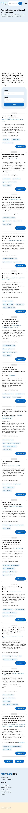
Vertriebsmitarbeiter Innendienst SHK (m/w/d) (13, 237)
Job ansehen (20, 146)
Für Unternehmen (5, 785)
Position (6, 90)
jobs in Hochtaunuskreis (9, 307)
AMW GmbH (12, 375)
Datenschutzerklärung (6, 787)
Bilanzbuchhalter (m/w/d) (10, 671)
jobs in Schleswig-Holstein (9, 182)
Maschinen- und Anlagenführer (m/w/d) (12, 275)
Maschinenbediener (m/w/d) (11, 197)
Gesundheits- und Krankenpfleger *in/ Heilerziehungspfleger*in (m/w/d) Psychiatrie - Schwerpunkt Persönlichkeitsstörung (13, 719)
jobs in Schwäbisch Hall (8, 575)
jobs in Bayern (17, 221)
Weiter (19, 761)
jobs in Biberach (7, 355)
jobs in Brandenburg (8, 142)
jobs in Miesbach (17, 397)
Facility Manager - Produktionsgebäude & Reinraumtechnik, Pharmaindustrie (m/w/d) (13, 370)
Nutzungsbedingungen (6, 792)
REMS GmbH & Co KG (15, 591)
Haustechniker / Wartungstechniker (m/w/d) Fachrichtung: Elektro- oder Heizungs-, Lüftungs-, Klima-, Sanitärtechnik (13, 631)
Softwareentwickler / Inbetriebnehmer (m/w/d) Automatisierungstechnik (10, 321)
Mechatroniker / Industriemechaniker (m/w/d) (11, 503)
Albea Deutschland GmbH (15, 199)
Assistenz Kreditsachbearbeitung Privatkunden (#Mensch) (13, 155)
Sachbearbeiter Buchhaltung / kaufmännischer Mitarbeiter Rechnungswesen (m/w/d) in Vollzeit (12, 543)
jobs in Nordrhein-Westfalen (10, 659)
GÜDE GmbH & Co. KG (18, 548)
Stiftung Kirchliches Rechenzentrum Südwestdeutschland (12, 417)
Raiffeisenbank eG (12, 158)
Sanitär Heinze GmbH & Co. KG (16, 240)
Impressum (3, 794)
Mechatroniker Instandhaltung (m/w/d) (12, 588)
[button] (26, 3)
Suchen (14, 104)
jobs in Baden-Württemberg (9, 352)
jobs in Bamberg (7, 224)
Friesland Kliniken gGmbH (14, 465)
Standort (6, 97)
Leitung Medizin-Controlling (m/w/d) (11, 462)
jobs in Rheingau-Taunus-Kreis (10, 704)
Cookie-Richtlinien (5, 789)
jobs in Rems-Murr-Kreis (9, 616)
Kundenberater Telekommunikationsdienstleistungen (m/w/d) (14, 411)
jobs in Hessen (20, 304)
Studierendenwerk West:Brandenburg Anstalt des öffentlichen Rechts (12, 119)
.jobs (4, 3)
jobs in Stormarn (7, 185)
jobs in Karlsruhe (7, 449)
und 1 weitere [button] (21, 742)
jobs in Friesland (7, 490)
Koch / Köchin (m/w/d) (9, 116)
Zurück (9, 761)
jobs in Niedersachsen (8, 487)
